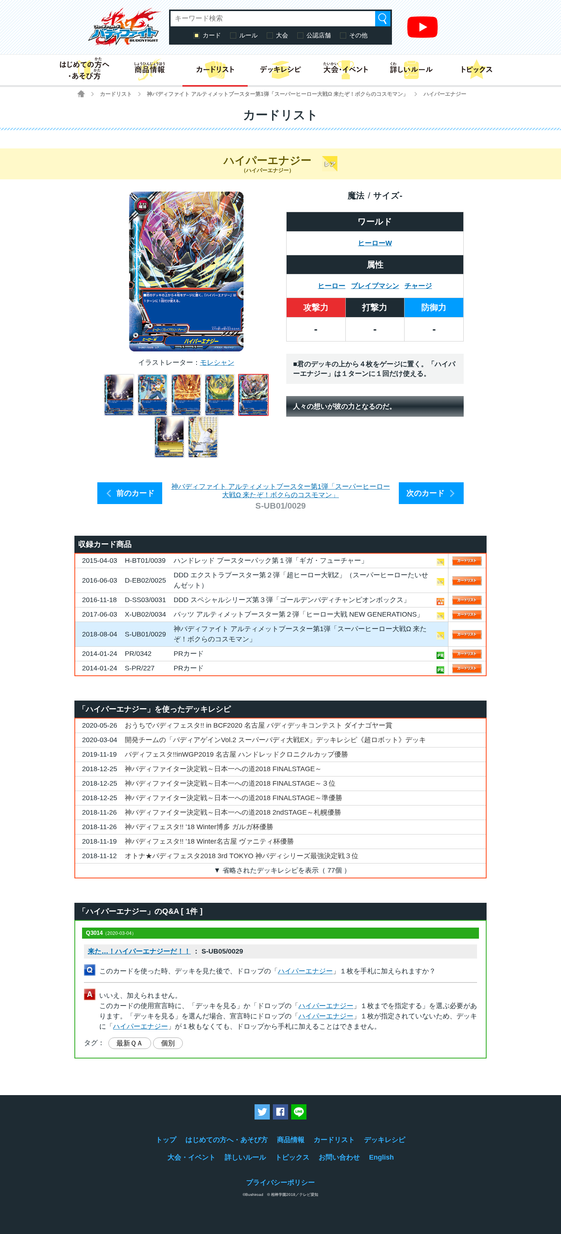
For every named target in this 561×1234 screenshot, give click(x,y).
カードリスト (116, 94)
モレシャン (217, 362)
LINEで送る (298, 1112)
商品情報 (291, 1140)
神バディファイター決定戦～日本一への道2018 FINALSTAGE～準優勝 (233, 798)
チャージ (418, 286)
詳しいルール (245, 1157)
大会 (282, 35)
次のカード (425, 493)
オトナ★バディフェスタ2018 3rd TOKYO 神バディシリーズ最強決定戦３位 (241, 856)
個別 (168, 1043)
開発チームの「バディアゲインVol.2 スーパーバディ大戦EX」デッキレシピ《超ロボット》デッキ (275, 740)
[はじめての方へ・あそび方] (84, 70)
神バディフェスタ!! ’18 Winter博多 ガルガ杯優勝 (199, 827)
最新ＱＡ (129, 1043)
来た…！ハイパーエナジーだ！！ (139, 951)
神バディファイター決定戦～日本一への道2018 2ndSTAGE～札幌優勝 (233, 812)
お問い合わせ (339, 1157)
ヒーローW (375, 243)
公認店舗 (318, 35)
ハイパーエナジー (305, 971)
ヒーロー (331, 286)
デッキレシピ (384, 1140)
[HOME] (81, 94)
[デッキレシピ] (280, 70)
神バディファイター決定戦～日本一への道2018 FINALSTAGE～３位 (230, 783)
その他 (358, 35)
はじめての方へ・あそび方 (226, 1140)
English (381, 1157)
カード (212, 35)
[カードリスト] (215, 70)
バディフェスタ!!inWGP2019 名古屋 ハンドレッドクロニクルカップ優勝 (236, 754)
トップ (166, 1140)
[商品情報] (149, 70)
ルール (248, 35)
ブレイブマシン (375, 286)
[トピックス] (476, 70)
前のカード (135, 493)
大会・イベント (192, 1157)
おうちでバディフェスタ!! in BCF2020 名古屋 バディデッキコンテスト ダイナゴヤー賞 (258, 725)
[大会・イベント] (346, 70)
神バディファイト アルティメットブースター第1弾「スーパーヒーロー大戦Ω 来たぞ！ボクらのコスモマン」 (277, 94)
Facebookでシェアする (280, 1112)
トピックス (292, 1157)
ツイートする (262, 1112)
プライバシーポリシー (280, 1182)
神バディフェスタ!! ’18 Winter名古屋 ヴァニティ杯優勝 (209, 841)
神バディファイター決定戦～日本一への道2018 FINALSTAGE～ (223, 769)
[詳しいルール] (411, 70)
